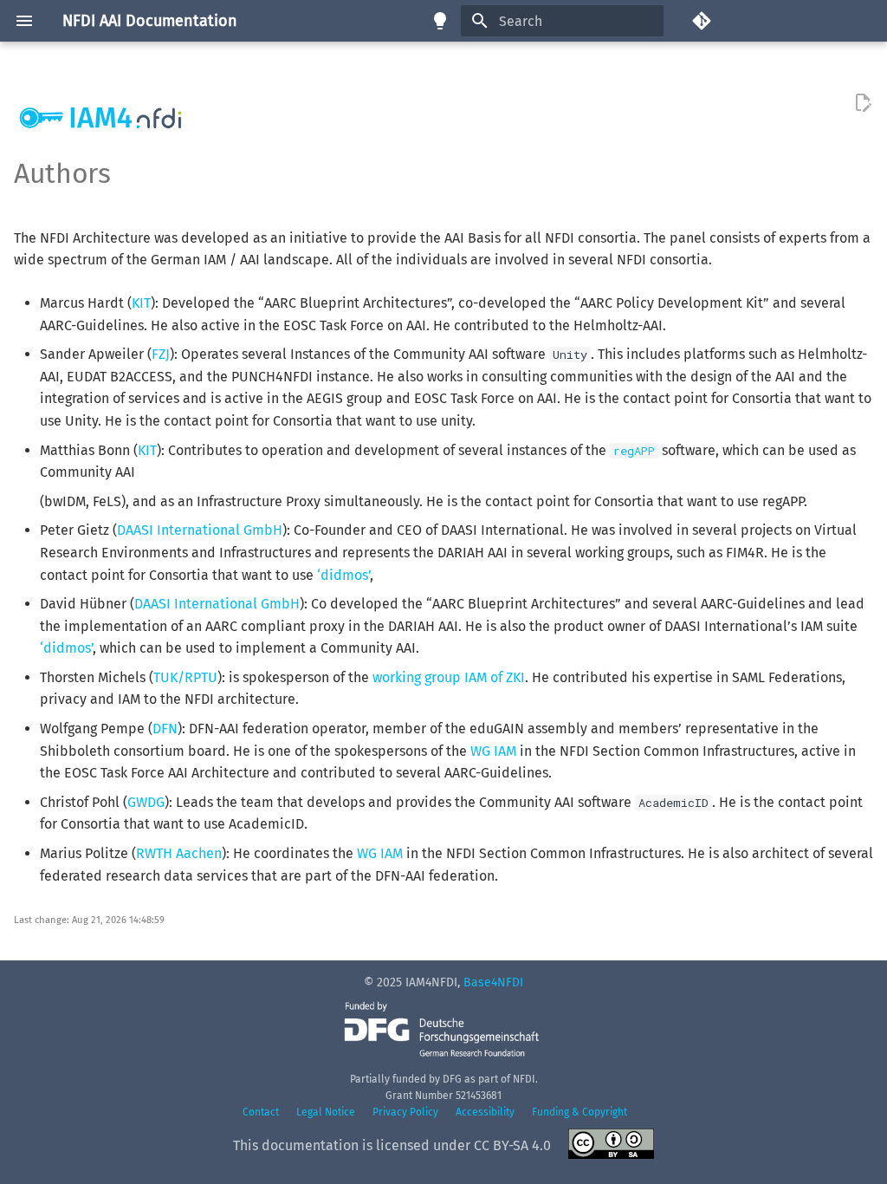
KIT (141, 303)
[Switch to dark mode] (440, 20)
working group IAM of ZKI (448, 677)
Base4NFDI (493, 982)
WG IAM (493, 751)
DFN (165, 728)
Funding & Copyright (579, 1112)
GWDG (146, 802)
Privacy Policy (405, 1112)
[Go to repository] (782, 21)
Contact (261, 1112)
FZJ (161, 354)
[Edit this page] (862, 103)
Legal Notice (325, 1112)
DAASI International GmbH (199, 530)
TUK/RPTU (185, 677)
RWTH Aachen (179, 853)
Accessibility (485, 1112)
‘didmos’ (343, 575)
